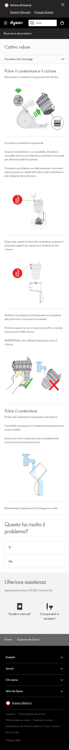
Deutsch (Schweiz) (20, 12)
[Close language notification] (62, 9)
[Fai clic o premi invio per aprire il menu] (5, 22)
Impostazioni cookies (43, 720)
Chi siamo (12, 680)
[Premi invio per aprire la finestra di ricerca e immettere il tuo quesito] (43, 23)
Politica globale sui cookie (18, 720)
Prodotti (10, 657)
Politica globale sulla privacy (32, 714)
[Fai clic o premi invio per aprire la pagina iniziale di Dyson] (16, 24)
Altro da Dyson (14, 691)
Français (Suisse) (43, 12)
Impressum (11, 714)
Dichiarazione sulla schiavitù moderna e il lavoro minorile (32, 726)
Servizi (10, 668)
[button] (34, 59)
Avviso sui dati (12, 732)
